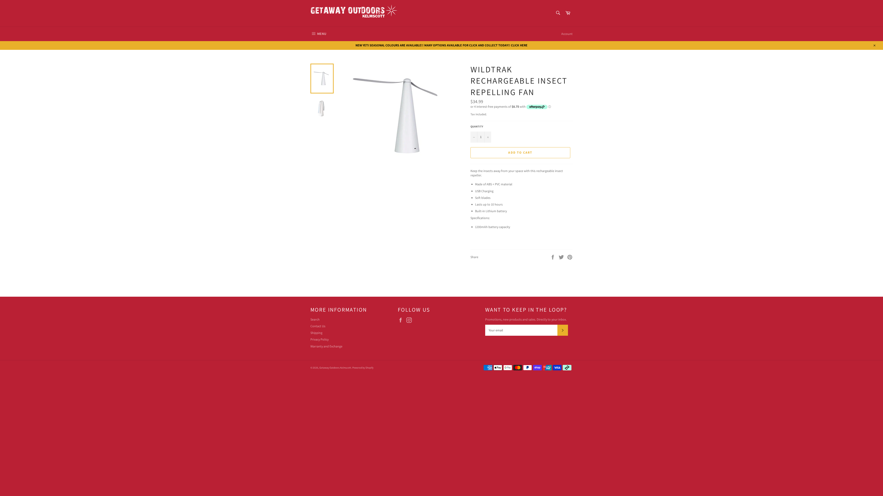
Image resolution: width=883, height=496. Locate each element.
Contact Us (317, 326)
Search (315, 319)
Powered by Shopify (362, 367)
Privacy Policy (319, 339)
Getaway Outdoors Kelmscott (335, 367)
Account (567, 34)
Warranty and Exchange (326, 346)
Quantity (476, 126)
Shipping (316, 333)
